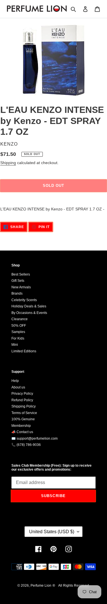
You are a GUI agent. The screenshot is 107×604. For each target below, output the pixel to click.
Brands (17, 293)
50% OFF (18, 326)
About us (18, 387)
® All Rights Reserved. (71, 586)
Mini (14, 345)
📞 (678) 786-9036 (26, 445)
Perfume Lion (41, 586)
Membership (21, 426)
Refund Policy (22, 400)
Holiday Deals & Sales (28, 306)
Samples (18, 332)
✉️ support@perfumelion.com (34, 438)
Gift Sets (17, 281)
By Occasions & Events (29, 313)
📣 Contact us (22, 432)
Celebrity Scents (24, 300)
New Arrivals (21, 287)
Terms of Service (24, 413)
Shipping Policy (23, 406)
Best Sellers (20, 274)
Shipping (8, 162)
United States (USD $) (51, 531)
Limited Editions (23, 351)
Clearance (19, 319)
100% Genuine (23, 419)
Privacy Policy (22, 394)
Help (15, 381)
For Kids (17, 338)
